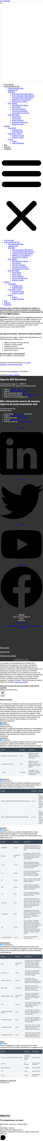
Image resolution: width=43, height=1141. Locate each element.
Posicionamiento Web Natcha (22, 98)
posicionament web (15, 364)
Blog (5, 145)
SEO (29, 397)
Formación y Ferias (15, 134)
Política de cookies (8, 655)
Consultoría (12, 128)
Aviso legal (5, 651)
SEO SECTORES (13, 115)
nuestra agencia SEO (25, 422)
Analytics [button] (3, 828)
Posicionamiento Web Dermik (22, 94)
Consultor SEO (17, 130)
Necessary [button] (3, 723)
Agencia (7, 126)
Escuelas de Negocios (19, 122)
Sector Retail (16, 117)
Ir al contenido (5, 1)
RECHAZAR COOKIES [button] (21, 686)
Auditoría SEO (13, 90)
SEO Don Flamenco (19, 109)
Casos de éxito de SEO (12, 86)
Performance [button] (4, 779)
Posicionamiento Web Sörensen (23, 96)
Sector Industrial (18, 120)
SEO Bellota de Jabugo (20, 105)
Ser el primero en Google (20, 113)
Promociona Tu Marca (20, 101)
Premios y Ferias (18, 137)
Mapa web (4, 647)
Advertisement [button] (5, 943)
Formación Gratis (18, 136)
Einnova (4, 308)
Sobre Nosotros (17, 132)
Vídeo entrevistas (18, 143)
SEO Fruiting (16, 107)
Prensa (10, 139)
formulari (14, 371)
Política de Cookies (21, 682)
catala (10, 375)
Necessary (6, 725)
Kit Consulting (9, 84)
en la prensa (14, 420)
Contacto (7, 147)
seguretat (16, 375)
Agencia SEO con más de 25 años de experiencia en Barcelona (22, 627)
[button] (21, 194)
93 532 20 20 (21, 622)
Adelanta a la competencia (21, 100)
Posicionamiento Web (15, 88)
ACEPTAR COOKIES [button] (7, 686)
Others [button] (2, 1042)
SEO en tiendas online (30, 395)
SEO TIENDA (12, 103)
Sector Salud (16, 119)
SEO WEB (11, 92)
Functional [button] (4, 738)
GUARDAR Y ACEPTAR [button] (8, 1081)
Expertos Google (18, 124)
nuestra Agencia (23, 418)
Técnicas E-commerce (19, 111)
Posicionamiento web (17, 391)
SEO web (25, 393)
